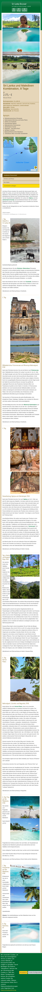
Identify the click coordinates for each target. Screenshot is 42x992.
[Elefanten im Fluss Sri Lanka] (25, 251)
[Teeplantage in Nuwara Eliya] (25, 565)
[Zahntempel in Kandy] (25, 438)
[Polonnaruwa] (25, 308)
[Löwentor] (25, 483)
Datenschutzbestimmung (8, 990)
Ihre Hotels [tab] (6, 182)
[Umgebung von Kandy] (25, 588)
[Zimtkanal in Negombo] (25, 668)
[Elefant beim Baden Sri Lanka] (25, 229)
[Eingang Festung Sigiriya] (25, 461)
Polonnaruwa (35, 370)
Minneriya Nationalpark (30, 404)
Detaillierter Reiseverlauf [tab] (10, 175)
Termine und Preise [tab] (9, 179)
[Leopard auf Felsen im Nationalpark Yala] (25, 690)
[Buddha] (25, 330)
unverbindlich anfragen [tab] (10, 185)
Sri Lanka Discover (5, 6)
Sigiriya (25, 499)
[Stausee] (25, 352)
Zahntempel (32, 526)
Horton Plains (18, 706)
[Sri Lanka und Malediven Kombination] (20, 154)
